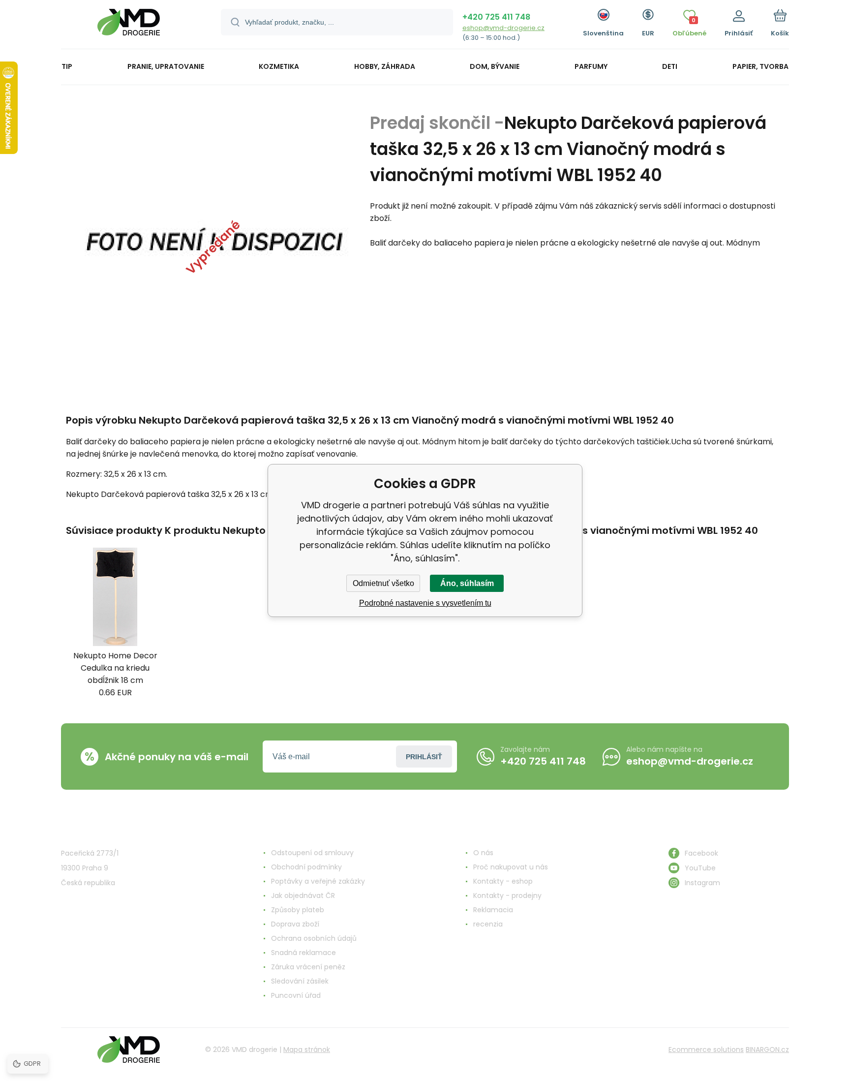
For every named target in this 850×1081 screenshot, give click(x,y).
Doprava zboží (295, 924)
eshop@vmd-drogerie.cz (503, 27)
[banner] (128, 26)
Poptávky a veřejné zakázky (318, 881)
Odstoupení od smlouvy (312, 853)
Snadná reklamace (303, 952)
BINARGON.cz (767, 1049)
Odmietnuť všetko (383, 583)
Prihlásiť (424, 757)
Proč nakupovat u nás (510, 867)
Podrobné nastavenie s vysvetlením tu (425, 603)
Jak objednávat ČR (303, 895)
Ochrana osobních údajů (314, 938)
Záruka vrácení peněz (308, 967)
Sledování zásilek (300, 981)
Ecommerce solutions (706, 1049)
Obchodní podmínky (306, 867)
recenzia (488, 924)
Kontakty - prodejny (507, 895)
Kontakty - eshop (503, 881)
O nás (483, 853)
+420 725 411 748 (496, 17)
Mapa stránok (306, 1049)
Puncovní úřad (296, 995)
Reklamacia (493, 910)
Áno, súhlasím (467, 583)
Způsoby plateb (297, 910)
